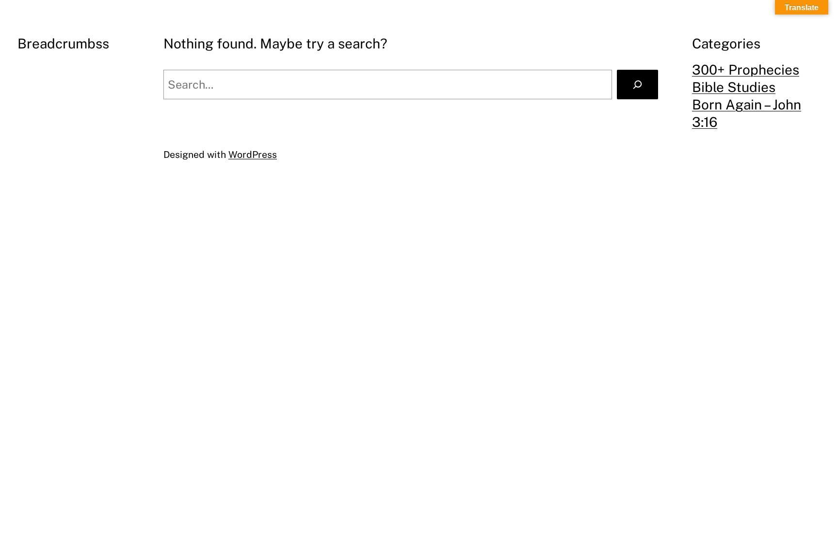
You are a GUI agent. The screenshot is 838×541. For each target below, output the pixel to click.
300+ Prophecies (745, 69)
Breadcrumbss (63, 43)
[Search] (637, 84)
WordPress (252, 154)
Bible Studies (733, 87)
